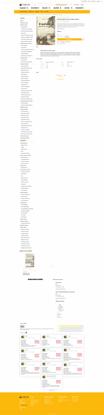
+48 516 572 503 (24, 405)
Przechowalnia (74, 401)
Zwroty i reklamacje (47, 401)
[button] (51, 5)
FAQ (59, 402)
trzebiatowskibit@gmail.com (61, 298)
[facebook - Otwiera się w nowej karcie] (20, 409)
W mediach (33, 404)
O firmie (32, 398)
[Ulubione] (71, 5)
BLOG (32, 405)
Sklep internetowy (51, 413)
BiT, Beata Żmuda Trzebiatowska (63, 17)
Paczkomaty (60, 401)
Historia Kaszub (47, 14)
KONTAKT (32, 403)
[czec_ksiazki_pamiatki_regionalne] (24, 397)
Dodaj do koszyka (69, 39)
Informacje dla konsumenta (49, 403)
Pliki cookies (46, 402)
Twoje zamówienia (75, 398)
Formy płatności (61, 398)
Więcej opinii (52, 390)
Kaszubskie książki (41, 14)
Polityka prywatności (48, 398)
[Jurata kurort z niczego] (29, 260)
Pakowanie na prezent (35, 401)
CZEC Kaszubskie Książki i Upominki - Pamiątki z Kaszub (28, 14)
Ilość (57, 34)
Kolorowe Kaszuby (34, 402)
